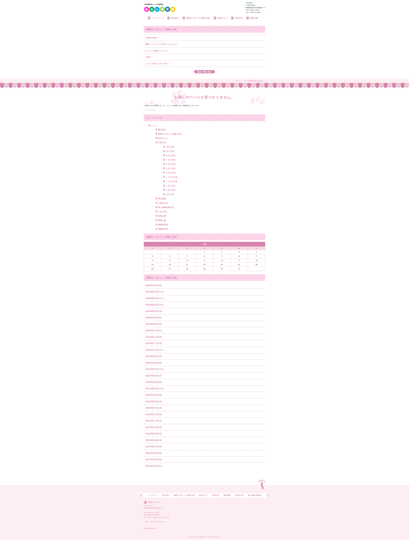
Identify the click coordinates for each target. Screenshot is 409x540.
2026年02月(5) (153, 324)
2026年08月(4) (153, 285)
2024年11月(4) (153, 420)
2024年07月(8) (153, 446)
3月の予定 (170, 194)
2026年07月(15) (154, 291)
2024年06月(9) (153, 453)
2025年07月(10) (154, 369)
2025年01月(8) (153, 407)
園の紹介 (175, 18)
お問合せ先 (163, 203)
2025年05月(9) (153, 382)
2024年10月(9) (153, 427)
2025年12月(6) (153, 336)
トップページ (158, 18)
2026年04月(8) (153, 311)
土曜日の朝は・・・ (154, 37)
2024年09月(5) (153, 433)
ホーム (238, 81)
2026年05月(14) (154, 304)
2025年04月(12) (154, 388)
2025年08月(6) (153, 362)
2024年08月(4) (153, 440)
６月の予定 (171, 155)
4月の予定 (170, 146)
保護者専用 (163, 224)
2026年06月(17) (154, 298)
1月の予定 (162, 211)
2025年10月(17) (154, 349)
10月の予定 (171, 172)
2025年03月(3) (153, 394)
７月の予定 (171, 160)
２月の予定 (171, 190)
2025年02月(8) (153, 401)
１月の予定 (171, 185)
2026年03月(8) (153, 317)
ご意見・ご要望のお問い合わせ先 (154, 522)
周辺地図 (162, 198)
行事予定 (239, 18)
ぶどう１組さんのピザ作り (157, 63)
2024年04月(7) (153, 465)
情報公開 (254, 18)
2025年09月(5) (153, 356)
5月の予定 (170, 151)
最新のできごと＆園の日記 (198, 18)
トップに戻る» (149, 110)
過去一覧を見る (204, 71)
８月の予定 (171, 164)
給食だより (223, 18)
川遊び (148, 57)
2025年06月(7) (153, 375)
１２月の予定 (171, 181)
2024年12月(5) (153, 414)
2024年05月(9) (153, 459)
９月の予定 (171, 168)
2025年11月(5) (153, 343)
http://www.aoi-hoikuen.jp (158, 517)
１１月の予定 (171, 177)
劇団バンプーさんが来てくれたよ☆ (161, 44)
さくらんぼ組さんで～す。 (157, 50)
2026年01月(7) (153, 330)
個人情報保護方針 (166, 207)
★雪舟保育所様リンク (151, 528)
